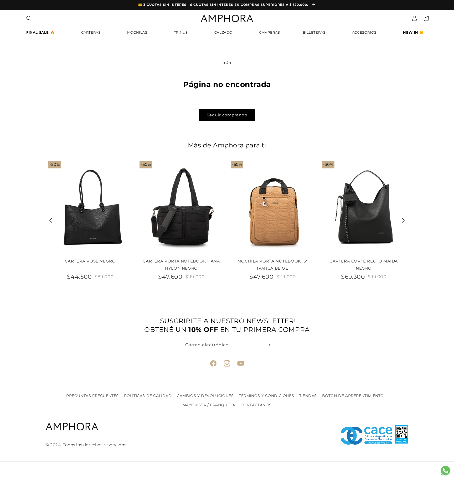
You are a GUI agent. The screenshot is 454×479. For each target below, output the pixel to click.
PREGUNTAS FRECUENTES (92, 395)
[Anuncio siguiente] (396, 5)
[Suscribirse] (268, 345)
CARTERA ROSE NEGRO (90, 261)
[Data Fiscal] (401, 435)
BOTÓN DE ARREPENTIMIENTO (353, 395)
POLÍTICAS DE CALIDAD (148, 395)
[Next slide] (403, 220)
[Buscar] (29, 18)
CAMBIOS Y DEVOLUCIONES (205, 395)
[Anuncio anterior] (58, 5)
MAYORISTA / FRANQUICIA (209, 405)
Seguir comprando (227, 114)
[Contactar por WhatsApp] (445, 470)
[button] (42, 33)
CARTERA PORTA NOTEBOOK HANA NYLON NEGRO (181, 265)
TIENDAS (308, 395)
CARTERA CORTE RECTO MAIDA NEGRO (363, 265)
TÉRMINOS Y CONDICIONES (266, 395)
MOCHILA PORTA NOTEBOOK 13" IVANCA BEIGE (273, 265)
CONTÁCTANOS (256, 405)
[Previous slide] (51, 220)
